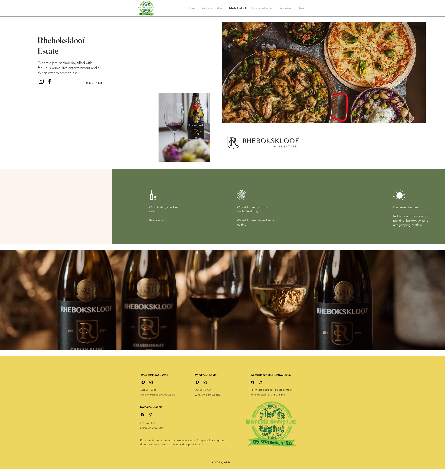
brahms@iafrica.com (151, 427)
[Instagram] (41, 81)
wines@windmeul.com (208, 394)
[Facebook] (49, 81)
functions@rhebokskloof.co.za (158, 394)
